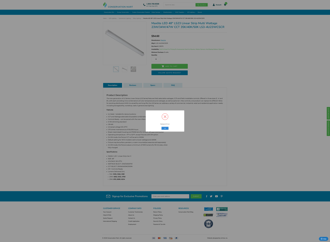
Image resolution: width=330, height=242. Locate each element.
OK (165, 128)
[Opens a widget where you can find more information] (323, 239)
